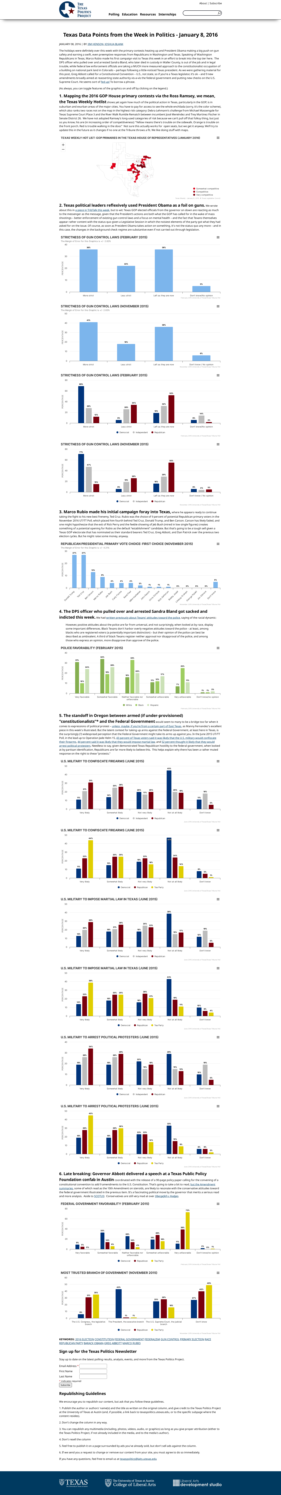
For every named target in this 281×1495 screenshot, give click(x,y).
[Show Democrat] (122, 432)
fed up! (105, 82)
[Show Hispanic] (153, 705)
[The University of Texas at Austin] (73, 1483)
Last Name (65, 1376)
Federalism (152, 1339)
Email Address (69, 1366)
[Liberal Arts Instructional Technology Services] (197, 1483)
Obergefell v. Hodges (166, 1196)
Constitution (104, 1339)
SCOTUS (99, 1196)
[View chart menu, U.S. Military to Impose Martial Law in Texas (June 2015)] (218, 899)
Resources (148, 14)
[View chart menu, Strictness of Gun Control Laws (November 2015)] (218, 306)
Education (129, 14)
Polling (114, 14)
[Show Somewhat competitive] (206, 188)
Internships (167, 14)
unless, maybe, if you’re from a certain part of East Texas (146, 726)
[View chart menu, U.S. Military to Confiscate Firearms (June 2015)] (218, 761)
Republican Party (71, 1343)
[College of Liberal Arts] (130, 1483)
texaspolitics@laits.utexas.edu (138, 1459)
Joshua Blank (114, 44)
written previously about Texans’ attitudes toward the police (143, 617)
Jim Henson (95, 44)
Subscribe (216, 3)
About (203, 3)
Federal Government (129, 1339)
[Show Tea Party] (157, 887)
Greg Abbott (113, 1343)
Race (208, 1339)
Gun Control (170, 1339)
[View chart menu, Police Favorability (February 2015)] (218, 648)
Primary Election (192, 1339)
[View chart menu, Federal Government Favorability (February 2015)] (218, 1204)
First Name (66, 1371)
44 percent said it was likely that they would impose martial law (116, 742)
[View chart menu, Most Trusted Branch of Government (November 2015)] (218, 1273)
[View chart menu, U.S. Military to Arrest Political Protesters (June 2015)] (218, 1037)
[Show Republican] (158, 432)
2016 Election (84, 1339)
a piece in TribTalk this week (92, 210)
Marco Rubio (131, 1343)
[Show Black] (139, 705)
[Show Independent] (140, 432)
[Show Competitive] (200, 192)
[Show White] (127, 705)
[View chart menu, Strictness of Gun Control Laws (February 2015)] (218, 237)
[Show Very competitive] (203, 195)
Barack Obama (94, 1343)
